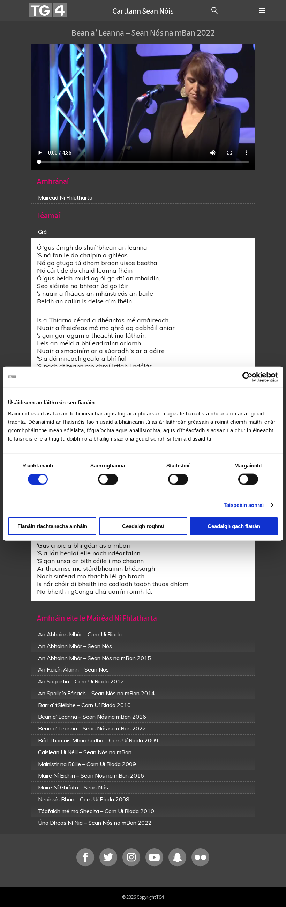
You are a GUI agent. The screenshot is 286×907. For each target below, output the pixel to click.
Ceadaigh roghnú (143, 526)
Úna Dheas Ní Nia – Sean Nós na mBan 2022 (95, 822)
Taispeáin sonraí (244, 505)
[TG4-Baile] (47, 10)
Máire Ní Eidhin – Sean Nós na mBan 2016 (91, 775)
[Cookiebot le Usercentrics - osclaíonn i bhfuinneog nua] (247, 377)
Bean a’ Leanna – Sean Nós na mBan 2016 (92, 716)
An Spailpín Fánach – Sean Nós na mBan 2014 (96, 693)
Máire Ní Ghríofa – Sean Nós (73, 787)
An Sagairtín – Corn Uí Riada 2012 (81, 681)
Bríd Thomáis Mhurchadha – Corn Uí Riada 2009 (98, 740)
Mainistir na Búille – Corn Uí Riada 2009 (87, 763)
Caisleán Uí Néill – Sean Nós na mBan (84, 752)
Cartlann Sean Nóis (143, 10)
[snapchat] (178, 865)
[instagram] (132, 865)
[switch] (108, 479)
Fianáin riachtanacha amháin (52, 526)
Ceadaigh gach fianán (234, 526)
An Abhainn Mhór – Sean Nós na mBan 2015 (94, 657)
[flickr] (200, 865)
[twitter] (109, 865)
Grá (42, 231)
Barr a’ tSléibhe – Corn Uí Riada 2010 (84, 705)
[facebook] (86, 865)
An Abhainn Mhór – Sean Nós (75, 646)
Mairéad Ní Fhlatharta (65, 197)
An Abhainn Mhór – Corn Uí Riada (80, 634)
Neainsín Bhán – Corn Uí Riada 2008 (83, 799)
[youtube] (155, 865)
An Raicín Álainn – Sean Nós (73, 669)
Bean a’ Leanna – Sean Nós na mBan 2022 (92, 728)
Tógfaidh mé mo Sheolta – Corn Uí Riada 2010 (96, 811)
